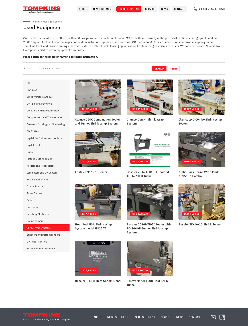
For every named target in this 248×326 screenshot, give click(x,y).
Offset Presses (35, 186)
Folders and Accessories (41, 165)
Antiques (32, 89)
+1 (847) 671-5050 (212, 9)
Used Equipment (129, 9)
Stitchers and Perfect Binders (43, 234)
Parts (29, 200)
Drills (30, 152)
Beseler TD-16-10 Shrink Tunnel (199, 224)
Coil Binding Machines (39, 103)
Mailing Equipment (37, 179)
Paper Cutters (34, 193)
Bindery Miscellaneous (40, 96)
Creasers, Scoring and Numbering (46, 124)
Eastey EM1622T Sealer (91, 172)
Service (150, 9)
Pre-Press (32, 207)
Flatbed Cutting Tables (39, 158)
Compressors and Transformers (44, 117)
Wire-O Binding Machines (41, 248)
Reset (173, 68)
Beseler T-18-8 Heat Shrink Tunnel (98, 281)
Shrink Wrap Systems (39, 227)
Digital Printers (35, 145)
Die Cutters (33, 131)
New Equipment (103, 9)
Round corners (35, 221)
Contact (179, 9)
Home (36, 21)
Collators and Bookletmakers (43, 110)
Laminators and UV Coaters (42, 172)
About (83, 9)
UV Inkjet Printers (37, 241)
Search (159, 68)
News (164, 9)
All (28, 83)
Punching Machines (38, 214)
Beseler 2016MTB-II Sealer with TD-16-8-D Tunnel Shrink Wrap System (149, 228)
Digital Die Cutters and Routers (44, 138)
